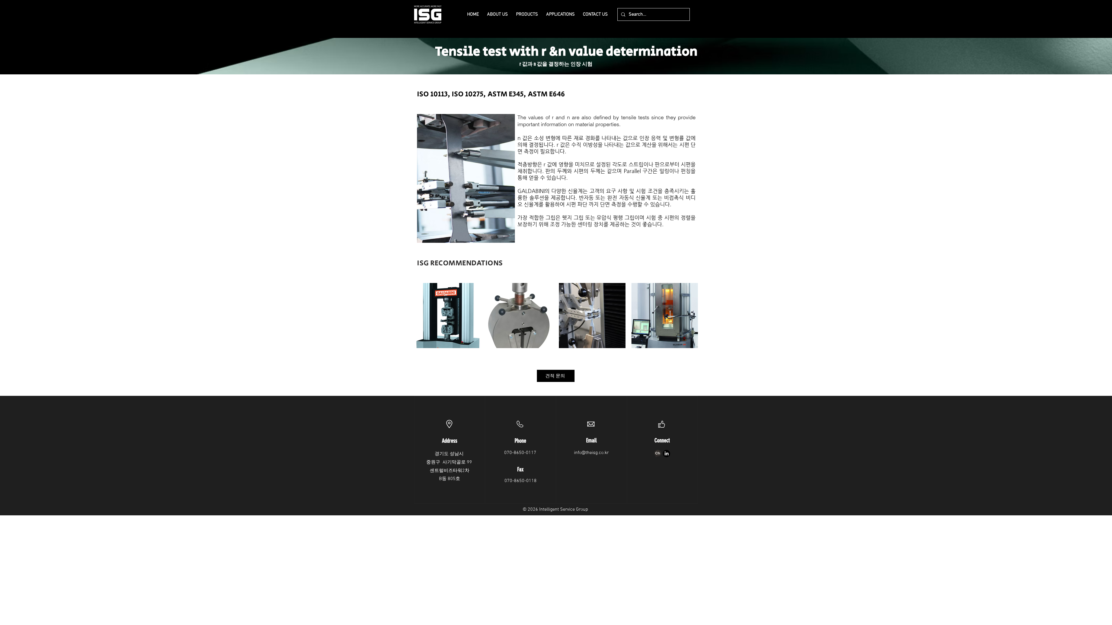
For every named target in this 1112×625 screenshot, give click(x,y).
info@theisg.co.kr (591, 453)
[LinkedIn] (666, 453)
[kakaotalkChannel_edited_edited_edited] (657, 453)
